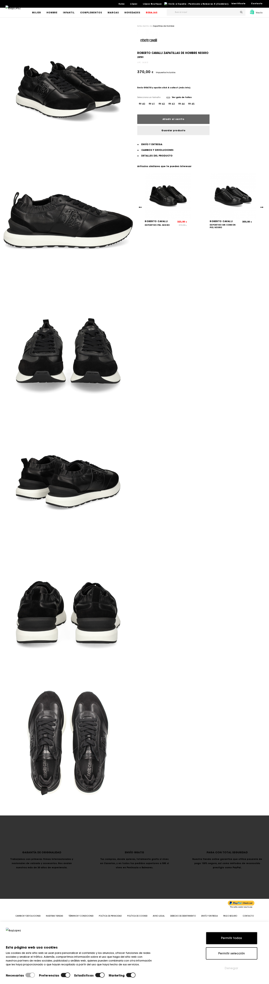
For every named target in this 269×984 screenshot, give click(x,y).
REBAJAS (152, 12)
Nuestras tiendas (54, 916)
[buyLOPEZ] (13, 10)
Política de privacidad (110, 916)
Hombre (51, 12)
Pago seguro (230, 916)
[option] (68, 89)
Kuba (122, 4)
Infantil (69, 12)
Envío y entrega (209, 916)
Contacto (257, 3)
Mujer (36, 12)
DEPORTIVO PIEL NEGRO (157, 225)
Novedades (132, 12)
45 (191, 103)
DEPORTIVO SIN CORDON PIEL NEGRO (223, 226)
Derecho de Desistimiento (183, 916)
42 (162, 103)
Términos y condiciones (80, 916)
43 (172, 103)
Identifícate (238, 3)
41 (152, 103)
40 (142, 103)
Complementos (91, 12)
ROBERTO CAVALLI (156, 221)
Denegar (231, 968)
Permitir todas (231, 938)
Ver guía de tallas (181, 97)
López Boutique (152, 4)
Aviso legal (159, 916)
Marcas (113, 12)
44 (181, 103)
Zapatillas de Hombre (163, 26)
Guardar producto (173, 130)
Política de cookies (137, 916)
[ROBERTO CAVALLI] (148, 39)
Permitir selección (231, 953)
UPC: (139, 62)
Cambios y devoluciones (27, 916)
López (133, 4)
